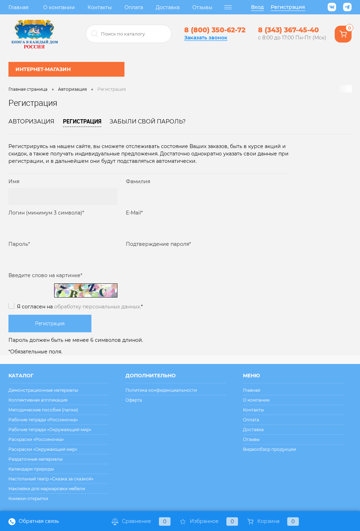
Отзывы (202, 7)
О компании (59, 7)
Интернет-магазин (43, 69)
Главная (18, 7)
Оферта (134, 400)
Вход (257, 7)
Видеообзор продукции (269, 449)
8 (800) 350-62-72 (214, 30)
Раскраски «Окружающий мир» (42, 449)
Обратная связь (38, 521)
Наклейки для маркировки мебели (46, 488)
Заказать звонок (205, 37)
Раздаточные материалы (35, 459)
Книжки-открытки (28, 498)
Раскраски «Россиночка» (36, 439)
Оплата (133, 7)
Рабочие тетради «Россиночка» (43, 419)
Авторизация (31, 121)
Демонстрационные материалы (43, 390)
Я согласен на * (80, 306)
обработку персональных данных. (97, 306)
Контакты (100, 7)
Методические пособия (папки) (43, 409)
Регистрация (288, 7)
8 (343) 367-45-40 (288, 30)
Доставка (168, 7)
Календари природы (31, 469)
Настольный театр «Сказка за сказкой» (51, 478)
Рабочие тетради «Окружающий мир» (49, 429)
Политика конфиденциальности (161, 390)
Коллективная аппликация (38, 400)
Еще (228, 7)
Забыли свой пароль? (148, 121)
